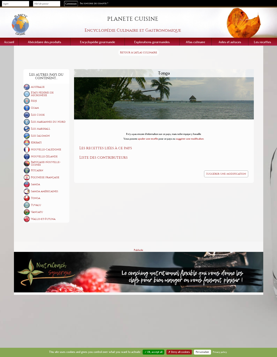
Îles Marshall (40, 128)
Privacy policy (220, 352)
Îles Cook (38, 114)
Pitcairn (37, 170)
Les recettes (262, 42)
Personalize (202, 352)
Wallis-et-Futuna (43, 219)
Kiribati (36, 142)
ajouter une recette (148, 138)
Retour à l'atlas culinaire (138, 52)
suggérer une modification (190, 138)
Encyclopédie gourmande (97, 42)
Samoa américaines (44, 191)
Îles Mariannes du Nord (48, 121)
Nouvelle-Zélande (44, 156)
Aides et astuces (230, 42)
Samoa (35, 184)
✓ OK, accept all (153, 352)
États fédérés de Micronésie (42, 94)
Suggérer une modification (226, 173)
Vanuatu (37, 212)
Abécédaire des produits (44, 42)
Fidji (34, 100)
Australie (38, 87)
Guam (35, 107)
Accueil (9, 42)
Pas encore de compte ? (94, 3)
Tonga (35, 198)
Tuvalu (36, 205)
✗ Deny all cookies (179, 352)
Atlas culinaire (195, 42)
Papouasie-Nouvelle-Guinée (45, 163)
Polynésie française (45, 177)
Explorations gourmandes (152, 42)
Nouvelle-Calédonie (46, 149)
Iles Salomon (40, 135)
